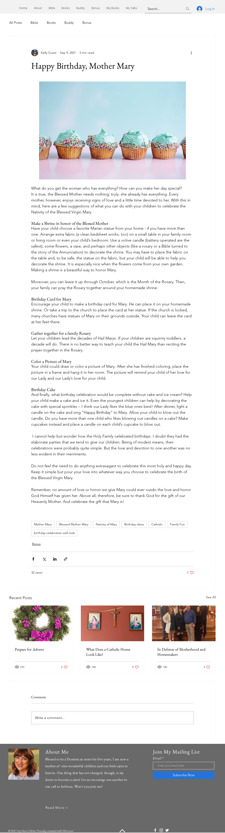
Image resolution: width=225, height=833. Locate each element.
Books (51, 22)
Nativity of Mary (106, 524)
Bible (34, 22)
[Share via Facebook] (33, 559)
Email (157, 758)
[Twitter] (167, 830)
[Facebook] (155, 830)
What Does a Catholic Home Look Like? (108, 652)
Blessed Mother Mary (73, 524)
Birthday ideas (134, 524)
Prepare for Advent (29, 649)
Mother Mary (43, 524)
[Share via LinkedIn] (55, 559)
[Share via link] (66, 559)
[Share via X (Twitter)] (44, 559)
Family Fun (177, 524)
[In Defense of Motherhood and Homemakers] (184, 623)
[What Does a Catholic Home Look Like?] (112, 623)
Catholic (157, 524)
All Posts (15, 22)
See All (211, 597)
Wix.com (68, 831)
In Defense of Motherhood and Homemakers (181, 652)
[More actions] (191, 52)
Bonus (86, 22)
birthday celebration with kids (54, 533)
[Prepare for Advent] (41, 623)
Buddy (69, 22)
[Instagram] (161, 830)
